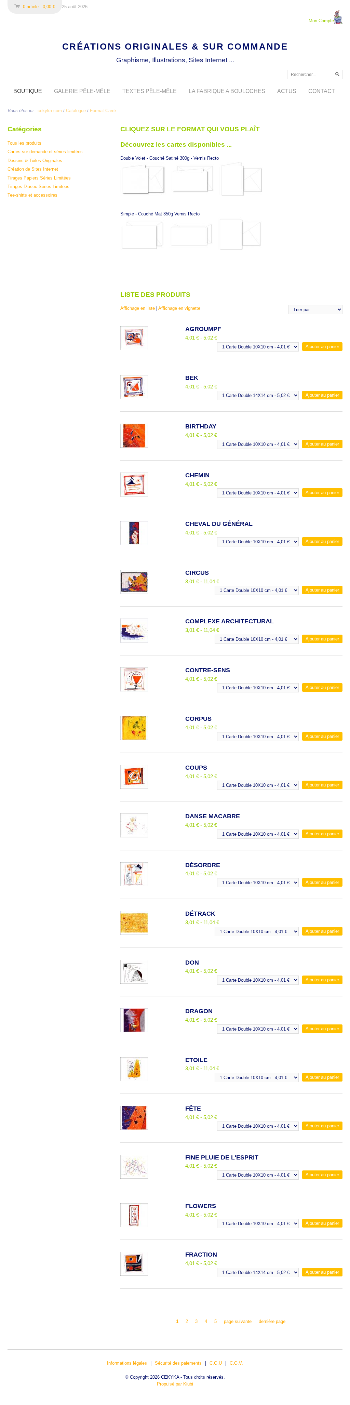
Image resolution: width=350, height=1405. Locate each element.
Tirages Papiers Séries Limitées (39, 178)
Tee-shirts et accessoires (32, 195)
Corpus (198, 718)
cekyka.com (50, 110)
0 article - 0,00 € (39, 6)
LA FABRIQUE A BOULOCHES (227, 91)
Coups (196, 767)
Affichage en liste (137, 308)
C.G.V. (236, 1363)
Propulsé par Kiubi (175, 1384)
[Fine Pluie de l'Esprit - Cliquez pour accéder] (134, 1177)
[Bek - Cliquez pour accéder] (134, 397)
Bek (191, 377)
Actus (286, 91)
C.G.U (216, 1363)
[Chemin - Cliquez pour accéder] (134, 495)
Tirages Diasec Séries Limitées (38, 186)
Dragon (199, 1011)
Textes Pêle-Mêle (149, 91)
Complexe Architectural (229, 621)
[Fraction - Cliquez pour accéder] (134, 1274)
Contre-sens (207, 670)
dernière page (272, 1321)
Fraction (201, 1254)
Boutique (27, 91)
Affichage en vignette (179, 308)
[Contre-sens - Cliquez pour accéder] (134, 689)
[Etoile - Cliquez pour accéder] (134, 1079)
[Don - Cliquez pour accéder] (134, 982)
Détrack (200, 913)
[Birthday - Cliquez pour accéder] (134, 446)
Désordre (202, 865)
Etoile (196, 1060)
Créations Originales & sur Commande (175, 46)
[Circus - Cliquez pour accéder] (134, 592)
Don (192, 962)
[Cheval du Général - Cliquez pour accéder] (134, 543)
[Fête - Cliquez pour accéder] (134, 1128)
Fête (193, 1108)
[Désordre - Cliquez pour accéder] (134, 884)
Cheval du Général (219, 523)
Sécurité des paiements (178, 1363)
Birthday (200, 426)
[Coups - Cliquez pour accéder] (134, 787)
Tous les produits (24, 143)
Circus (197, 572)
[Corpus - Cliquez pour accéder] (134, 738)
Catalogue (76, 110)
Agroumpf (203, 329)
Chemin (197, 475)
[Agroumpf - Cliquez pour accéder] (134, 348)
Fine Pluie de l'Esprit (221, 1157)
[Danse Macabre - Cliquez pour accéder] (134, 835)
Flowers (200, 1206)
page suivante (238, 1321)
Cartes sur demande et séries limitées (45, 151)
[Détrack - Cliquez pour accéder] (134, 933)
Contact (321, 91)
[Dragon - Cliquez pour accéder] (134, 1030)
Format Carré (103, 110)
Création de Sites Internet (33, 169)
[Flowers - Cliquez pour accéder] (134, 1225)
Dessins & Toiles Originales (35, 160)
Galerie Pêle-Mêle (82, 91)
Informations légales (127, 1363)
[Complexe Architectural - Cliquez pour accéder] (134, 641)
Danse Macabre (212, 816)
